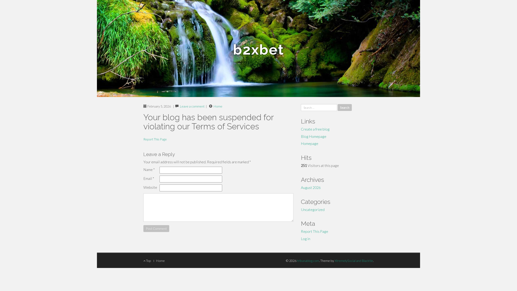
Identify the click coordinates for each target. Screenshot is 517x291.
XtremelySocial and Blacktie (354, 261)
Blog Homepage (313, 136)
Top (148, 261)
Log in (305, 238)
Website (150, 187)
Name (149, 169)
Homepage (309, 143)
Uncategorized (313, 209)
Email (148, 178)
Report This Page (155, 139)
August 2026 (311, 187)
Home (217, 106)
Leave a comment (192, 106)
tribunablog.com (308, 261)
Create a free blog (315, 129)
